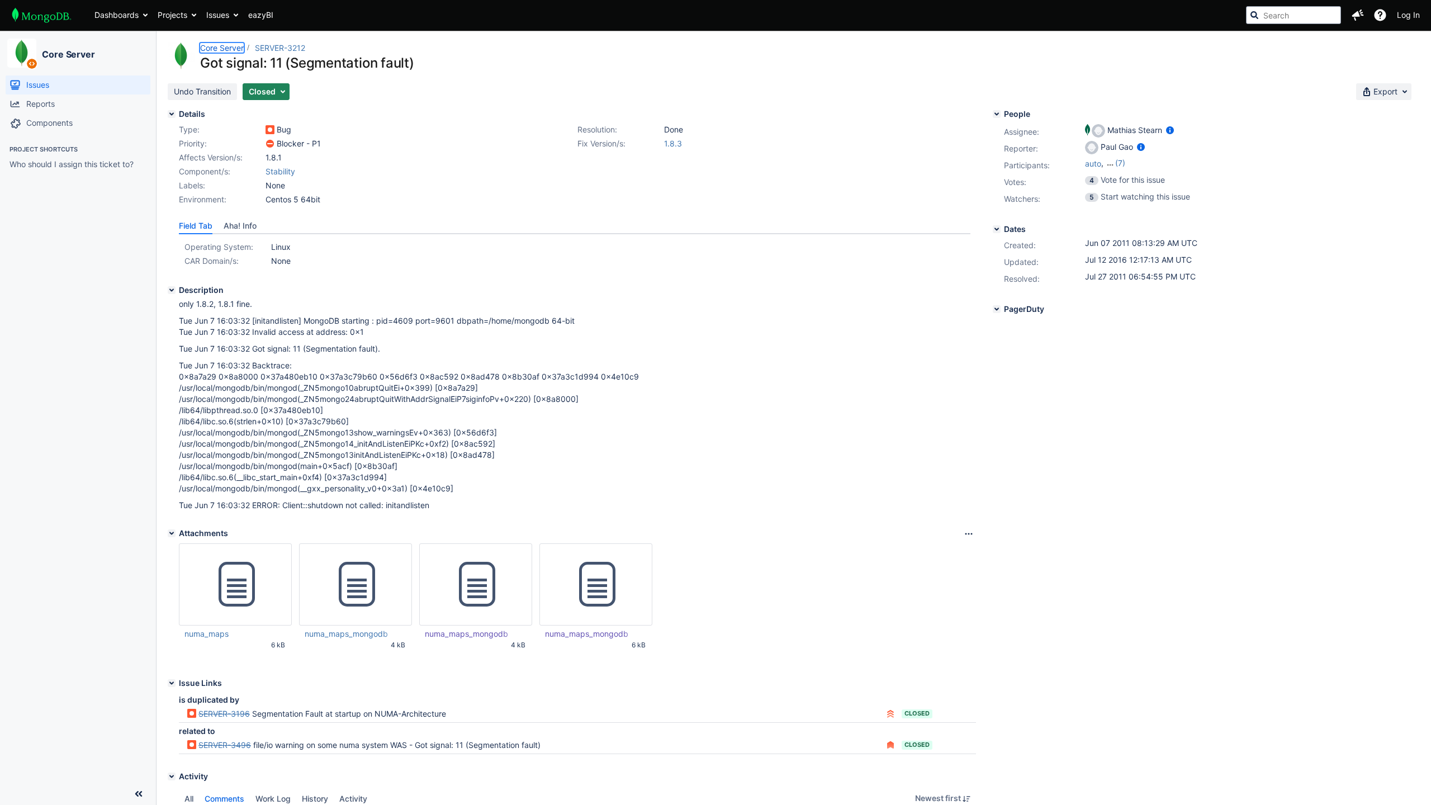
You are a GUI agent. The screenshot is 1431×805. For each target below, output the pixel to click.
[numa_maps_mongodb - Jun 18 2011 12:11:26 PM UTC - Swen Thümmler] (596, 585)
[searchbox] (1293, 15)
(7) (1120, 163)
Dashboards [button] (116, 15)
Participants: (1027, 165)
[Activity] (172, 776)
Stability (280, 171)
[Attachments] (172, 533)
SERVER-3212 (280, 48)
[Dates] (997, 229)
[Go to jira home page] (42, 15)
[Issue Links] (172, 683)
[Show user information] (1169, 130)
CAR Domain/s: (211, 261)
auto (1093, 163)
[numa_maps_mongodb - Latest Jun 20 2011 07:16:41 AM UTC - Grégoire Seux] (355, 585)
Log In (1408, 15)
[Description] (172, 290)
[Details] (172, 114)
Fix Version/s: (601, 143)
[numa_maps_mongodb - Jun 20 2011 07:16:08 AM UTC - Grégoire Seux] (475, 585)
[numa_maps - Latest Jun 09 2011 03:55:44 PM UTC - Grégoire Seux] (235, 585)
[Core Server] (21, 53)
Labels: (192, 185)
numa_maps (206, 633)
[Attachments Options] (968, 534)
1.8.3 (673, 143)
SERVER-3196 (224, 713)
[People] (997, 114)
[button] (1358, 15)
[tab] (195, 225)
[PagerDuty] (997, 309)
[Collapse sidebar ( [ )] (138, 793)
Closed (917, 713)
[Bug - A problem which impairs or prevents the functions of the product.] (270, 129)
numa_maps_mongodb (346, 633)
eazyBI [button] (260, 15)
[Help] (1380, 15)
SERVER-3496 (224, 745)
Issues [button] (217, 15)
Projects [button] (172, 15)
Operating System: (218, 247)
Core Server (68, 54)
